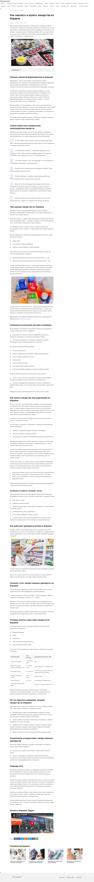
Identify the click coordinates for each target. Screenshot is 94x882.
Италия (57, 3)
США (86, 3)
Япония (39, 6)
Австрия (52, 6)
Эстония (57, 6)
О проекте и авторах (83, 6)
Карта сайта (62, 877)
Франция (3, 6)
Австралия (45, 6)
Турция (74, 3)
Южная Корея (33, 6)
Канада (25, 6)
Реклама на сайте (65, 6)
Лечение (12, 23)
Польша (15, 3)
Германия (9, 3)
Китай (13, 6)
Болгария (31, 3)
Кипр (62, 3)
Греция (46, 3)
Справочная (67, 3)
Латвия (8, 6)
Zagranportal (5, 1)
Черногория (19, 6)
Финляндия (80, 3)
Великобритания (39, 3)
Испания (20, 3)
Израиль (51, 3)
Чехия (26, 3)
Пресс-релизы (74, 6)
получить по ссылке (24, 319)
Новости (3, 3)
